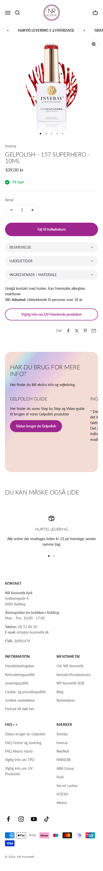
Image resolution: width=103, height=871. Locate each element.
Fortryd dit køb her (19, 709)
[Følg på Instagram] (21, 819)
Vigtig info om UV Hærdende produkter (51, 314)
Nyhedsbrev (65, 700)
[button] (51, 247)
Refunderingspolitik (20, 675)
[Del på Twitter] (76, 330)
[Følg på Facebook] (8, 819)
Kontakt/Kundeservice (73, 675)
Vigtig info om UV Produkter (18, 771)
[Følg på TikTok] (46, 819)
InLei (60, 777)
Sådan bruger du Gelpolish (36, 426)
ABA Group (65, 768)
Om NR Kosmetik (70, 666)
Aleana (61, 802)
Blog (59, 692)
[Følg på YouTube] (33, 819)
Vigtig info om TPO (19, 760)
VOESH (62, 794)
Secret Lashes (67, 785)
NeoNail (62, 751)
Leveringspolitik (16, 683)
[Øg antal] (32, 210)
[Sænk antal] (11, 210)
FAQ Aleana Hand (18, 751)
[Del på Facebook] (68, 330)
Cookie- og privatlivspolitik (25, 692)
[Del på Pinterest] (85, 330)
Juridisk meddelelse (19, 700)
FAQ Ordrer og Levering (23, 743)
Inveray (10, 146)
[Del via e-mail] (94, 330)
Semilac (62, 734)
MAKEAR (63, 760)
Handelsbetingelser (19, 666)
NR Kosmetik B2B (70, 683)
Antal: (9, 200)
